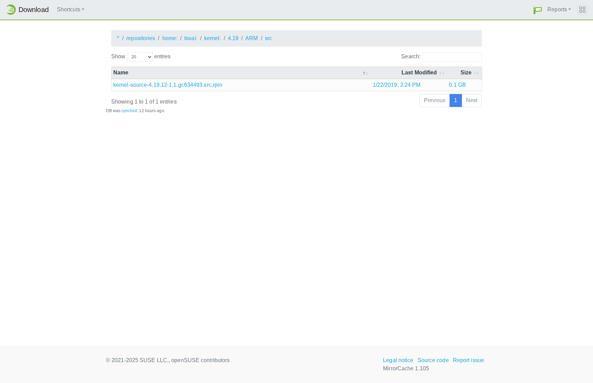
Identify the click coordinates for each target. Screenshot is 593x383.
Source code (433, 360)
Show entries (141, 56)
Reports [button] (557, 9)
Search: (410, 56)
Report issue (468, 360)
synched (129, 110)
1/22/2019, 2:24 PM (397, 85)
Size (466, 72)
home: (170, 38)
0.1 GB (457, 85)
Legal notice (398, 360)
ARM (251, 38)
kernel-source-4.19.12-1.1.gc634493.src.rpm (167, 85)
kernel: (212, 38)
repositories (140, 38)
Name (120, 72)
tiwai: (190, 38)
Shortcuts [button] (68, 9)
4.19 (233, 38)
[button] (538, 10)
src (268, 38)
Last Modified (419, 72)
